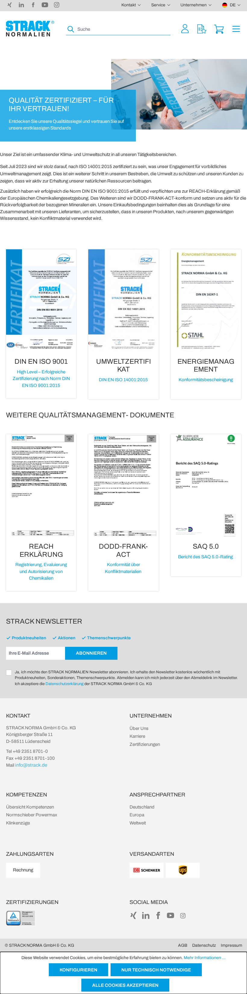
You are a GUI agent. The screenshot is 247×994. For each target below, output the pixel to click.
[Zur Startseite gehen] (30, 28)
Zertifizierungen (145, 744)
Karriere (137, 736)
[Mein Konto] (185, 28)
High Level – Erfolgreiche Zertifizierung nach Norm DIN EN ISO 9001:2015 (41, 378)
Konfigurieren (78, 970)
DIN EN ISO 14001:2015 (123, 379)
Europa (137, 814)
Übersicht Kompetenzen (30, 807)
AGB (182, 945)
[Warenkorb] (219, 28)
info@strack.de (31, 765)
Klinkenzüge (18, 823)
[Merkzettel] (201, 28)
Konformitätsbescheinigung (206, 379)
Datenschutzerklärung (64, 684)
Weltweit (138, 823)
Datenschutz (204, 945)
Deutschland (142, 807)
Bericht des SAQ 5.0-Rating (206, 556)
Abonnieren (91, 653)
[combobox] (123, 29)
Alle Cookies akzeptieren (125, 985)
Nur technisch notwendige (156, 970)
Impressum (231, 945)
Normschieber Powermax (31, 814)
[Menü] (236, 28)
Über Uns (139, 728)
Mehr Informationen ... (205, 957)
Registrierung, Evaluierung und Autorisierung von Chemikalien (41, 571)
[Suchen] (71, 29)
